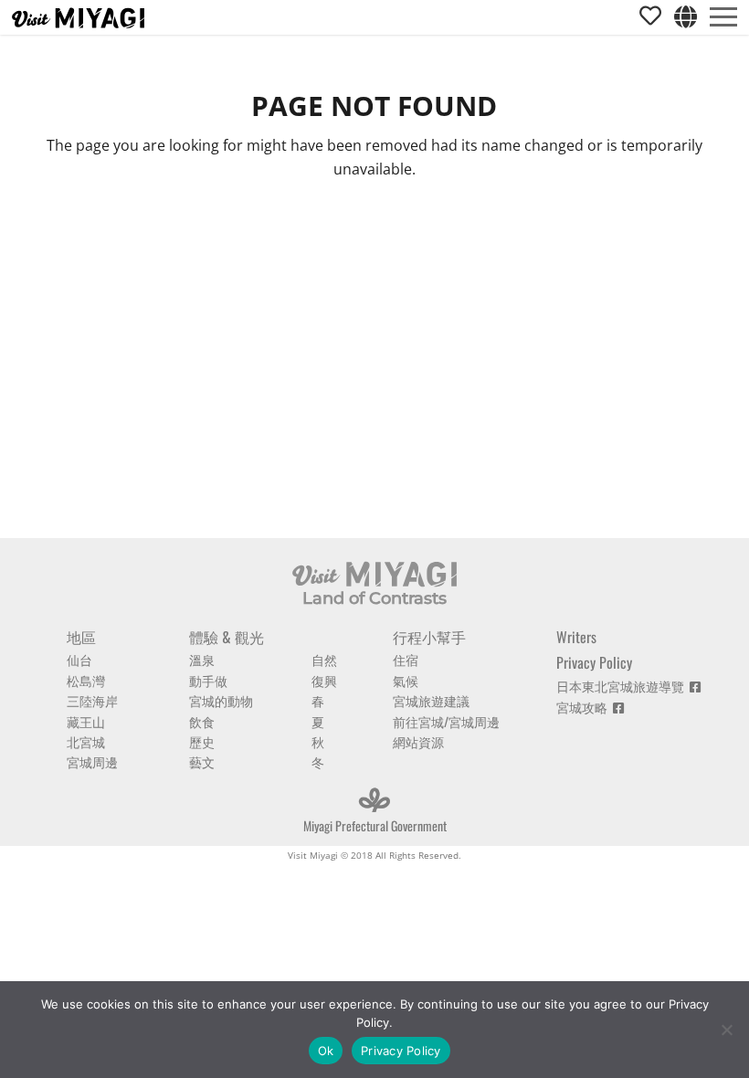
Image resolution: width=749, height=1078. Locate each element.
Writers (576, 637)
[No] (726, 1029)
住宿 (405, 659)
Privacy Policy (594, 662)
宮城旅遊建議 (431, 700)
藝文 (202, 761)
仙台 (79, 659)
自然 (324, 659)
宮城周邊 (92, 761)
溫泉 (202, 659)
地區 (81, 637)
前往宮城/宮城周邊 (446, 721)
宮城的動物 (221, 700)
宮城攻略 (584, 706)
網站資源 (418, 741)
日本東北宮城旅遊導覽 (623, 685)
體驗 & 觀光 (226, 637)
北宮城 (86, 741)
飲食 (202, 721)
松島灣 (86, 680)
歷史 (202, 741)
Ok (326, 1050)
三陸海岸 (92, 700)
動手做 (208, 680)
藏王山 (86, 721)
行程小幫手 (429, 637)
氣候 (405, 680)
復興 (324, 680)
